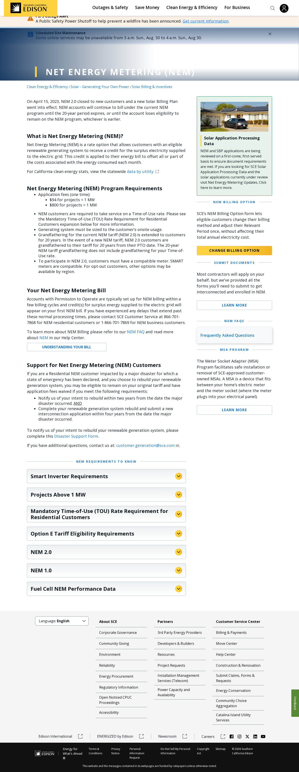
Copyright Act (203, 751)
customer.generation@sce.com (145, 445)
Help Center (226, 654)
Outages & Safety (110, 7)
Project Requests (171, 665)
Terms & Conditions (95, 751)
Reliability (107, 665)
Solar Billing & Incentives (152, 86)
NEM (43, 337)
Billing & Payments (231, 632)
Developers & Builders (176, 643)
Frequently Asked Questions (227, 335)
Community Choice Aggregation (231, 703)
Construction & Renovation (238, 665)
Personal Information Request (137, 753)
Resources (166, 654)
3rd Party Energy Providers (180, 632)
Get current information (206, 21)
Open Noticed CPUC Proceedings (115, 700)
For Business (237, 7)
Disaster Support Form (76, 436)
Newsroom (167, 736)
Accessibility (109, 712)
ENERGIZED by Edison (115, 736)
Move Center (226, 643)
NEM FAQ (135, 331)
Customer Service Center (238, 621)
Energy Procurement (116, 676)
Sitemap (221, 749)
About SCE (108, 621)
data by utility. (140, 171)
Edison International (55, 736)
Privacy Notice (115, 751)
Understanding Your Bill (66, 347)
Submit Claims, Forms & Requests (235, 678)
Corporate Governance (118, 632)
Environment (109, 654)
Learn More (234, 305)
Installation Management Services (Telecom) (178, 678)
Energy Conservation (233, 690)
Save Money (147, 7)
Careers (208, 736)
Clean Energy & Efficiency (191, 7)
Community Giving (114, 643)
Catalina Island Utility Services (233, 717)
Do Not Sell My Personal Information (175, 751)
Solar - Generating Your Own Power (99, 86)
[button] (272, 8)
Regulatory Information (118, 687)
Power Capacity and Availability (174, 692)
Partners (165, 621)
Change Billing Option (234, 250)
